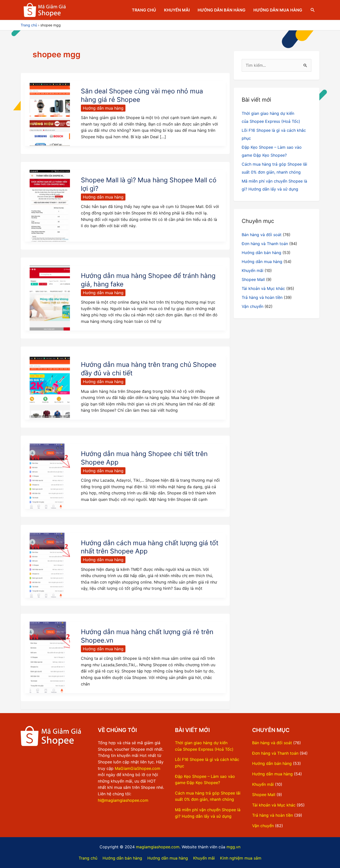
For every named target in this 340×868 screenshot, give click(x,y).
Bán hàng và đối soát (262, 234)
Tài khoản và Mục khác (263, 288)
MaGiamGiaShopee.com (137, 768)
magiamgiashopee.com (157, 846)
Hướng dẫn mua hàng (277, 9)
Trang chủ (144, 9)
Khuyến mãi (177, 9)
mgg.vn (233, 846)
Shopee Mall (253, 279)
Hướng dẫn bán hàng (221, 9)
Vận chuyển (252, 306)
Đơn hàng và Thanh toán (265, 243)
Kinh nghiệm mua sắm (240, 858)
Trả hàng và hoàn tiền (262, 297)
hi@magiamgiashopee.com (123, 800)
